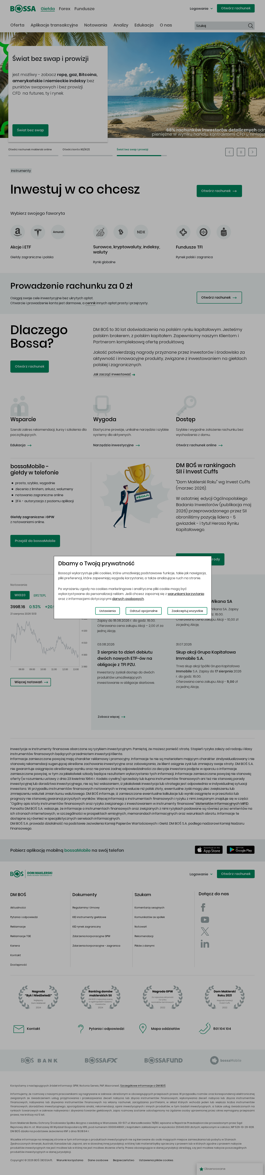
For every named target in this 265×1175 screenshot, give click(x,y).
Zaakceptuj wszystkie (187, 611)
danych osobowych (128, 598)
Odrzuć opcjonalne (144, 611)
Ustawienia (107, 611)
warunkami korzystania (186, 593)
